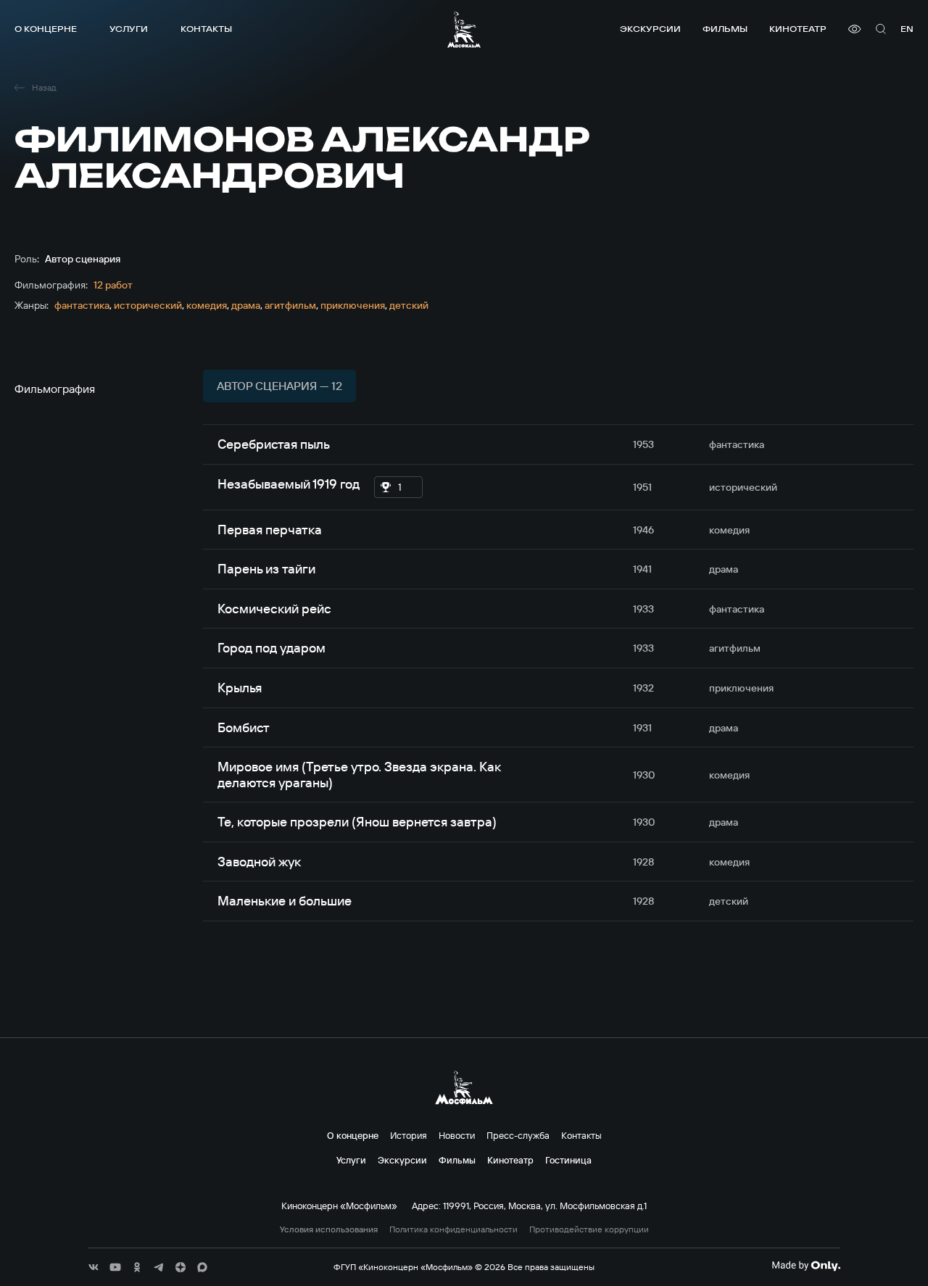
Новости (457, 1135)
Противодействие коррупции (589, 1229)
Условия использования (329, 1229)
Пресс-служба (518, 1135)
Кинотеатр (797, 28)
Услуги (128, 28)
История (408, 1135)
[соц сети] (93, 1267)
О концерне (45, 28)
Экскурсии (650, 28)
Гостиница (568, 1160)
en (907, 28)
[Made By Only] (805, 1266)
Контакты (206, 28)
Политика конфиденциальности (453, 1229)
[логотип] (464, 29)
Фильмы (725, 28)
